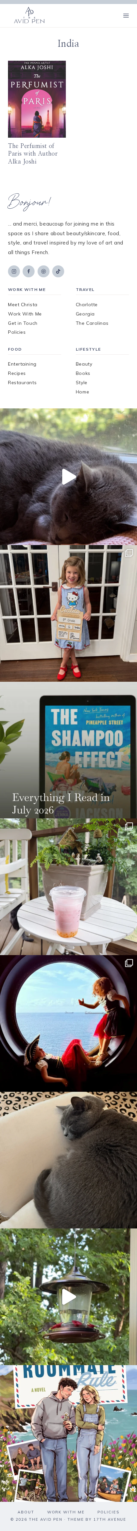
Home (82, 392)
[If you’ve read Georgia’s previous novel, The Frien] (68, 1433)
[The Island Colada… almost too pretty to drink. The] (68, 886)
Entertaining (22, 364)
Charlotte (87, 305)
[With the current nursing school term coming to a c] (68, 750)
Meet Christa (23, 305)
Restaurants (22, 382)
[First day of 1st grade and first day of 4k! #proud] (68, 613)
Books (83, 373)
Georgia (85, 314)
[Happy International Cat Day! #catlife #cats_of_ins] (68, 476)
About (26, 1512)
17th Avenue (109, 1519)
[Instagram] (14, 271)
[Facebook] (29, 271)
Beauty (84, 364)
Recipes (17, 373)
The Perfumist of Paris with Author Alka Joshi (33, 154)
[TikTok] (58, 271)
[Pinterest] (44, 271)
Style (81, 382)
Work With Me (25, 314)
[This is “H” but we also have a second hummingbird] (68, 1296)
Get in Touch (23, 323)
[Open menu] (126, 15)
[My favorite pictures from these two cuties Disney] (68, 1023)
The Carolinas (92, 323)
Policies (17, 332)
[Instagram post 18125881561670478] (68, 1160)
